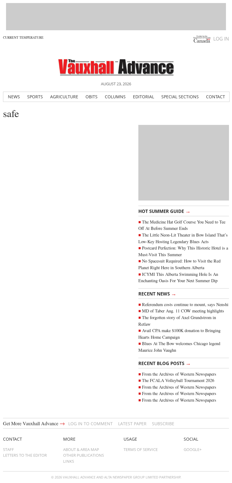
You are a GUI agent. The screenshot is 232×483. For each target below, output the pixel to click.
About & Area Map (81, 449)
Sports (35, 97)
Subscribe (163, 423)
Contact (215, 97)
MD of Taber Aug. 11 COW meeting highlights (184, 311)
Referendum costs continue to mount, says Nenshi (185, 304)
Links (68, 461)
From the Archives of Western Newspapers (179, 374)
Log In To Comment (90, 423)
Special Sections (180, 97)
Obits (91, 97)
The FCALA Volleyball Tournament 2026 (178, 380)
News (14, 97)
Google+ (192, 449)
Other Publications (83, 455)
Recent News (157, 293)
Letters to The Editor (25, 455)
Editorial (143, 97)
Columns (115, 97)
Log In (221, 38)
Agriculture (64, 97)
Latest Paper (132, 423)
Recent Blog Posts (164, 363)
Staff (8, 449)
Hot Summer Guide (164, 210)
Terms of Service (141, 449)
